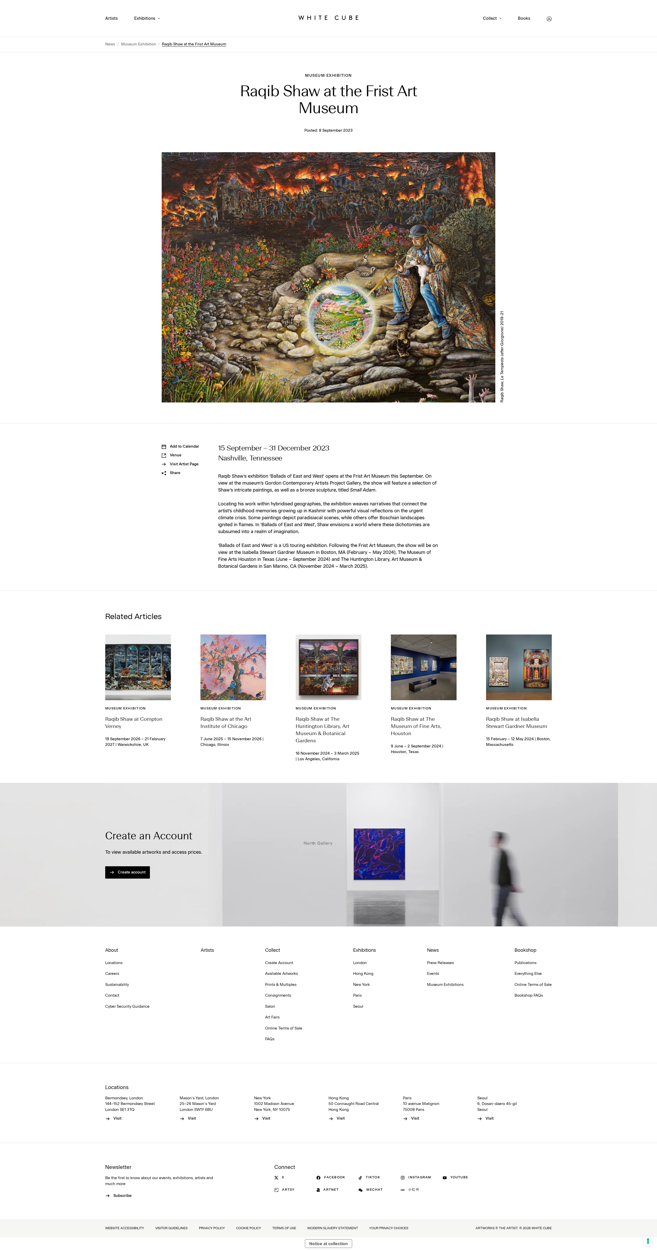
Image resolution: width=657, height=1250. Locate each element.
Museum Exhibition (138, 44)
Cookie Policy (248, 1228)
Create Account (279, 963)
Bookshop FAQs (529, 995)
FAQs (269, 1039)
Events (433, 974)
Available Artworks (281, 974)
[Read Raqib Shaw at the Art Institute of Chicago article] (233, 667)
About (111, 950)
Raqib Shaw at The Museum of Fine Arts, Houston (416, 726)
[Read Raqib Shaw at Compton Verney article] (138, 667)
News (110, 44)
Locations (113, 963)
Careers (112, 974)
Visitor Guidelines (171, 1228)
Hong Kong (363, 974)
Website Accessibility (124, 1228)
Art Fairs (272, 1017)
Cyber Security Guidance (127, 1006)
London (360, 963)
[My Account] (549, 18)
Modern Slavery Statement (332, 1228)
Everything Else (528, 974)
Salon (270, 1006)
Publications (525, 963)
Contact (112, 995)
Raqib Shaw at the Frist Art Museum (194, 44)
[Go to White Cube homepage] (328, 18)
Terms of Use (284, 1228)
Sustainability (117, 985)
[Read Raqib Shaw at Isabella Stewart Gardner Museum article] (519, 667)
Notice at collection (328, 1243)
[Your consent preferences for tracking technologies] (648, 1241)
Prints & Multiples (280, 985)
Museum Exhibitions (445, 985)
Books (524, 18)
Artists (111, 18)
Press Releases (440, 963)
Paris (357, 995)
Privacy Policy (212, 1228)
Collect (490, 18)
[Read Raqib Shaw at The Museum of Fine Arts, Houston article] (424, 667)
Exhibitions (144, 18)
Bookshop (525, 950)
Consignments (278, 995)
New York (361, 985)
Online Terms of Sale (283, 1028)
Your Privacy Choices (388, 1228)
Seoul (358, 1006)
